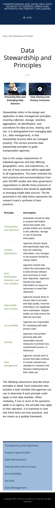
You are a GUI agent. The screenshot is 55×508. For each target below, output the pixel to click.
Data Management (16, 487)
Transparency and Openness (21, 445)
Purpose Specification (17, 452)
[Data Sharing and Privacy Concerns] (40, 89)
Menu (29, 17)
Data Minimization (15, 459)
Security (8, 342)
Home (5, 36)
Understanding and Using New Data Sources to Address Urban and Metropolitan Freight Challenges (27, 6)
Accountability (11, 325)
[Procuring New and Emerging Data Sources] (15, 89)
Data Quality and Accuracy (20, 466)
